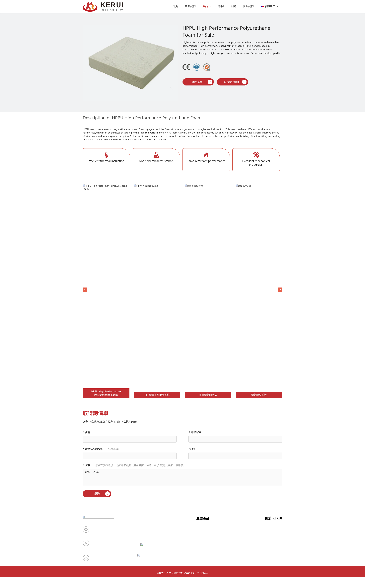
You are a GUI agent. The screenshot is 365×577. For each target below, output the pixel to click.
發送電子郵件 (231, 82)
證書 (267, 535)
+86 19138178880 (102, 544)
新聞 (233, 6)
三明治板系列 (204, 542)
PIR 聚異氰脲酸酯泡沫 (157, 394)
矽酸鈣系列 (202, 535)
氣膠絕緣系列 (204, 563)
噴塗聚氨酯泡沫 (208, 394)
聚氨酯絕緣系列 (205, 556)
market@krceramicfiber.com (109, 531)
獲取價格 (197, 82)
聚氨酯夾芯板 (259, 394)
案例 (221, 6)
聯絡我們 (248, 6)
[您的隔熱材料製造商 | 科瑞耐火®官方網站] (103, 6)
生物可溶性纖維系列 (207, 549)
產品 (205, 6)
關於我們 (190, 6)
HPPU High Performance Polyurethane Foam (106, 393)
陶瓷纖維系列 (204, 528)
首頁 (175, 6)
